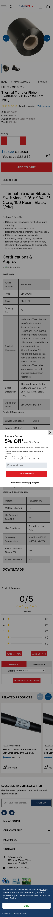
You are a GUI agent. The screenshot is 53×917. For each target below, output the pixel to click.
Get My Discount (26, 473)
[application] (26, 901)
